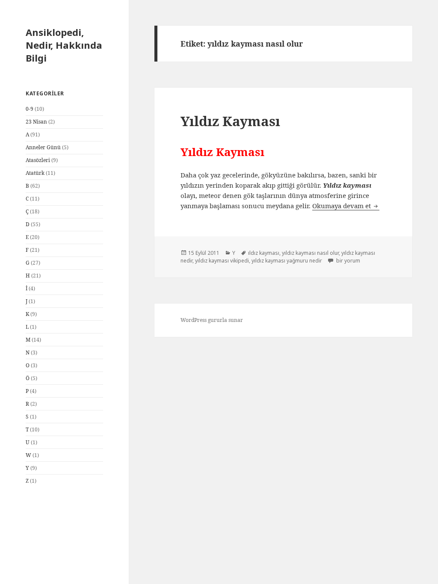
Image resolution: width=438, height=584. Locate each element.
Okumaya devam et (345, 205)
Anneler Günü (43, 147)
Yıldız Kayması (230, 121)
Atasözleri (38, 160)
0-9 (29, 108)
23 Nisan (36, 121)
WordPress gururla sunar (212, 320)
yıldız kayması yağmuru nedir (287, 260)
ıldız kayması (263, 253)
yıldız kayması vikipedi (222, 260)
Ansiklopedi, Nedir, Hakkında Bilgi (64, 45)
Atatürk (35, 173)
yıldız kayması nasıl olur (310, 253)
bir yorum (347, 260)
